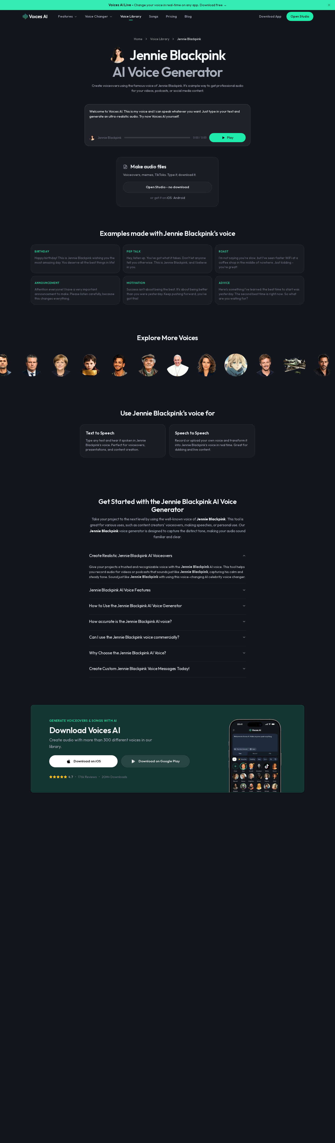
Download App (270, 16)
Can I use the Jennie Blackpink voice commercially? (134, 637)
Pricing (171, 16)
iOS (169, 198)
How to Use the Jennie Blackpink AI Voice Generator (135, 605)
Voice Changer (96, 16)
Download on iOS (87, 761)
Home (138, 39)
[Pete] (31, 366)
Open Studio (300, 16)
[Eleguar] (323, 366)
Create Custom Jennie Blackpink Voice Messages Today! (139, 668)
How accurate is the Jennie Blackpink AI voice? (130, 621)
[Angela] (60, 366)
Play (230, 138)
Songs (153, 16)
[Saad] (119, 366)
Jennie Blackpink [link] (189, 39)
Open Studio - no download (167, 187)
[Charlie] (90, 366)
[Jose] (148, 366)
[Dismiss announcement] (329, 5)
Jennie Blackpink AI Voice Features (120, 590)
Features (65, 16)
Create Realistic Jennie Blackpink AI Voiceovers (130, 555)
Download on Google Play (159, 761)
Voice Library (130, 16)
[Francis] (177, 366)
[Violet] (235, 366)
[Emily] (206, 366)
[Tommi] (265, 366)
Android (179, 198)
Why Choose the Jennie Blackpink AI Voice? (127, 652)
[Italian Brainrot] (294, 366)
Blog (188, 16)
